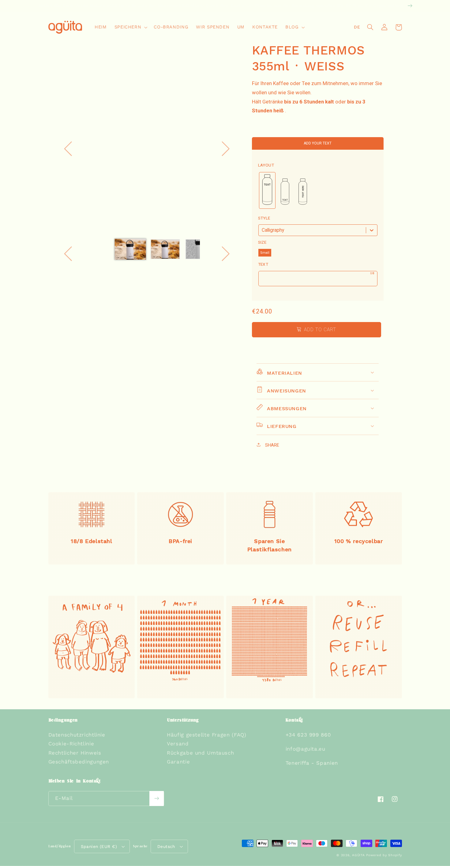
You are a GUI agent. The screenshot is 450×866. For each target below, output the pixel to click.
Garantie (178, 762)
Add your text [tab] (318, 143)
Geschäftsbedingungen (78, 762)
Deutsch (166, 846)
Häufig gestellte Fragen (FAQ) (206, 735)
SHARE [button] (271, 445)
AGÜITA (358, 855)
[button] (130, 27)
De (357, 26)
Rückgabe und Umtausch (200, 753)
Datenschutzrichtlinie (76, 735)
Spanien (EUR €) (99, 846)
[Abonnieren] (156, 798)
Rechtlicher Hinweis (74, 753)
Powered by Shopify (384, 855)
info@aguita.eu (305, 749)
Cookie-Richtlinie (71, 743)
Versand (178, 743)
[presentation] (266, 165)
